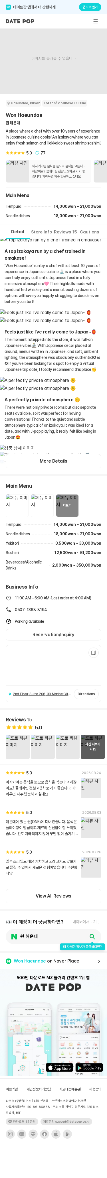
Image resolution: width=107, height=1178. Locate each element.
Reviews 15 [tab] (65, 232)
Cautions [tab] (89, 232)
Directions (86, 694)
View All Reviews (53, 896)
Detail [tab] (17, 231)
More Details (53, 461)
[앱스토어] (55, 1134)
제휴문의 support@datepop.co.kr (66, 1122)
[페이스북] (44, 1134)
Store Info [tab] (41, 232)
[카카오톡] (33, 1134)
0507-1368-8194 (31, 609)
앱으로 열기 (90, 7)
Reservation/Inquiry (53, 634)
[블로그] (21, 1134)
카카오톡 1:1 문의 (24, 1122)
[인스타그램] (10, 1134)
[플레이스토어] (67, 1134)
